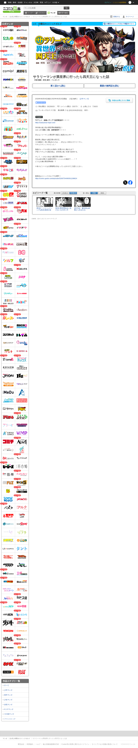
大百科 (36, 2)
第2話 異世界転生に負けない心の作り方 (63, 209)
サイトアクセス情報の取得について (105, 744)
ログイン (108, 2)
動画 (9, 2)
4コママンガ (8, 709)
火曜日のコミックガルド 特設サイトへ (120, 24)
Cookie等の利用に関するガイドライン (75, 744)
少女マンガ (8, 700)
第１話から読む (58, 86)
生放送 (20, 2)
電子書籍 (64, 13)
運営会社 (21, 744)
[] (84, 99)
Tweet (125, 182)
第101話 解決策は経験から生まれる (82, 209)
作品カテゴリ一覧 (11, 681)
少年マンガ (8, 690)
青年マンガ (8, 695)
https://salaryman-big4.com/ (45, 123)
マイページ (130, 17)
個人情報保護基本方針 (51, 744)
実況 (41, 2)
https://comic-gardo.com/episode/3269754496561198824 (56, 178)
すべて (6, 685)
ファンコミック (9, 719)
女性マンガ (8, 705)
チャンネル (28, 2)
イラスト (41, 13)
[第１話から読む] (84, 72)
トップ (29, 13)
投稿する (116, 17)
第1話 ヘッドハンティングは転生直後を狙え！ (44, 210)
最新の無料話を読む (109, 86)
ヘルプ (38, 744)
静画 (14, 2)
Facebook (130, 182)
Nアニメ (48, 2)
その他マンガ (9, 714)
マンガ (52, 13)
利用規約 (30, 744)
